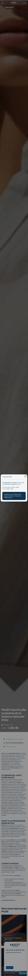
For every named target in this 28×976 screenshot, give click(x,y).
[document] (14, 488)
